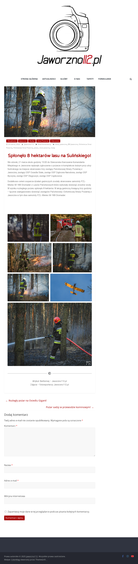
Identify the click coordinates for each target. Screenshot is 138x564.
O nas (77, 79)
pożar (36, 148)
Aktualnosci (49, 79)
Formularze (104, 79)
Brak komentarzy (44, 144)
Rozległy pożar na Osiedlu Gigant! (26, 400)
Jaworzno (22, 141)
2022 (57, 144)
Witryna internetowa (14, 496)
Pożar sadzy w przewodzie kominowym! (70, 407)
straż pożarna (44, 148)
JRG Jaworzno (73, 144)
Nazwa (8, 465)
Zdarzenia (55, 141)
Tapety (90, 79)
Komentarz (10, 425)
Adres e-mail (11, 480)
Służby (64, 79)
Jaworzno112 (29, 144)
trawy (53, 148)
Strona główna (29, 79)
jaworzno (63, 144)
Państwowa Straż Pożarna (23, 148)
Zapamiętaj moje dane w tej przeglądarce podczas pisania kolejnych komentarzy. (49, 511)
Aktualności (12, 141)
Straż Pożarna (43, 141)
